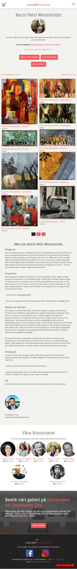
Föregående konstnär (12, 74)
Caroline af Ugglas (23, 458)
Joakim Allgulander (19, 481)
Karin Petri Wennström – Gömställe (53, 182)
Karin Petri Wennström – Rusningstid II (55, 100)
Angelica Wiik (8, 458)
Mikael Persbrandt (57, 481)
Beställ (32, 122)
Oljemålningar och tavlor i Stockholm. (45, 45)
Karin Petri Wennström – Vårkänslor (16, 191)
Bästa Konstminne (29, 57)
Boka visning (39, 525)
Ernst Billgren (38, 458)
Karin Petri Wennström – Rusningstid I (55, 125)
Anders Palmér (69, 458)
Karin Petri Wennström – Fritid (51, 221)
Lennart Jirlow (54, 458)
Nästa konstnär (67, 74)
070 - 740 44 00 (57, 559)
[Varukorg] (3, 5)
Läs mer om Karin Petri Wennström (37, 49)
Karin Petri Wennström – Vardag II (16, 228)
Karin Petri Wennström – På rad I (15, 149)
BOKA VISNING (39, 64)
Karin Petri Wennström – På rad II (53, 148)
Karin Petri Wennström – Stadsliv (15, 126)
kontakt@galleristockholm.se (41, 562)
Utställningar (49, 57)
